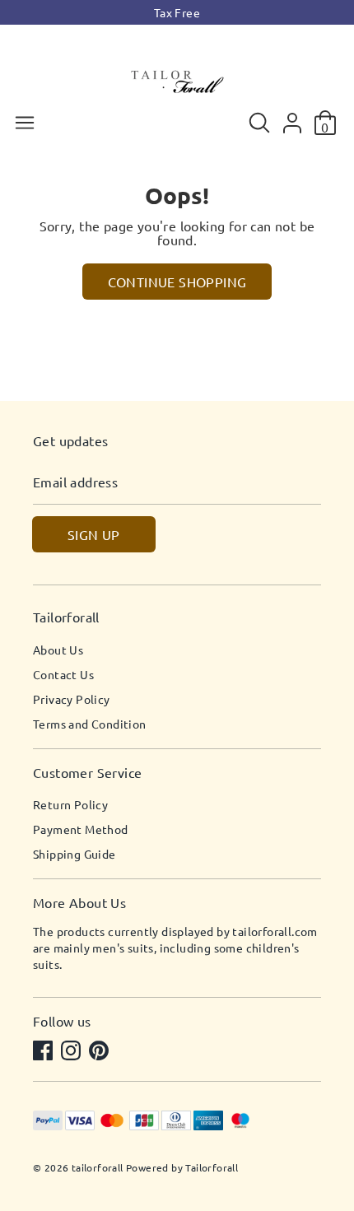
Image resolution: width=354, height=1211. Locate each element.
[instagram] (72, 1052)
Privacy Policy (71, 699)
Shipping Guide (74, 853)
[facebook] (44, 1052)
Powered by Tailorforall (182, 1167)
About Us (58, 649)
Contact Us (63, 674)
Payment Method (80, 829)
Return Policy (70, 804)
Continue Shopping (177, 281)
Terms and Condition (90, 723)
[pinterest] (100, 1052)
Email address (75, 482)
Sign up (94, 534)
